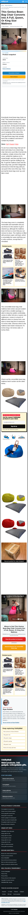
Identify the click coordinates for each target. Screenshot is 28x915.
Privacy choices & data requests (8, 877)
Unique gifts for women (6, 835)
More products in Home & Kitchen (11, 731)
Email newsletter (16, 894)
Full (7, 144)
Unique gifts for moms (6, 839)
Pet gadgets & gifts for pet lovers (8, 822)
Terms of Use (4, 873)
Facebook (4, 891)
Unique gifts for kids (5, 842)
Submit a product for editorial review (9, 864)
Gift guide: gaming (8, 741)
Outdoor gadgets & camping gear (8, 817)
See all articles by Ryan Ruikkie (11, 722)
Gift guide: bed (7, 734)
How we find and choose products (9, 860)
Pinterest (16, 891)
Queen (12, 144)
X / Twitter (10, 891)
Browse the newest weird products (9, 853)
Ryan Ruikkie (6, 26)
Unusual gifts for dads (6, 837)
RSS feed (9, 894)
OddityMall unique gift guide (7, 831)
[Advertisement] (14, 102)
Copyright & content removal (7, 880)
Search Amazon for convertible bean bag (14, 647)
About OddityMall (5, 857)
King (16, 144)
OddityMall (6, 760)
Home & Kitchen (8, 5)
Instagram (22, 891)
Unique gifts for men (5, 833)
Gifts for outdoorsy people (7, 844)
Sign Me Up (14, 426)
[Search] (26, 1)
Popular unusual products (7, 855)
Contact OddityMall (5, 871)
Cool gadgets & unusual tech (7, 809)
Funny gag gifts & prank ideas (8, 813)
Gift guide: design (8, 738)
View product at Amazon (14, 73)
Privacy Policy (4, 875)
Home (2, 5)
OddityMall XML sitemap (6, 882)
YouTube (4, 894)
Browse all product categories (8, 824)
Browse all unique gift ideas (10, 747)
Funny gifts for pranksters (7, 846)
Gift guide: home (7, 744)
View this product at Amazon (14, 639)
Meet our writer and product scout (8, 862)
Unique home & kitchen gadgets (8, 811)
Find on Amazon (14, 76)
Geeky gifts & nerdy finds (7, 815)
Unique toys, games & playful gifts (9, 819)
